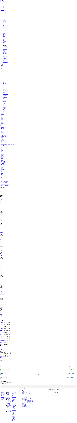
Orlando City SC (9, 401)
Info (0, 193)
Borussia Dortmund (4, 41)
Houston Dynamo (4, 54)
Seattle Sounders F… (5, 60)
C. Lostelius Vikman (2, 340)
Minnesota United (9, 411)
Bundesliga (4, 19)
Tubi (1, 176)
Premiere (3, 109)
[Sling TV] (4, 144)
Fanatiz (3, 82)
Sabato (3, 7)
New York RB (8, 400)
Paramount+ (2, 154)
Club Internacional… (5, 46)
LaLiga (3, 18)
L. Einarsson (1, 232)
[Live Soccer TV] (2, 0)
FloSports (2, 168)
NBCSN (2, 157)
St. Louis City (8, 408)
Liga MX (3, 25)
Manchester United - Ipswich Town (24, 399)
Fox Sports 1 (13, 394)
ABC (1, 147)
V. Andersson (1, 243)
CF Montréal (9, 404)
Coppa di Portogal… (5, 21)
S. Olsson (1, 250)
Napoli (3, 39)
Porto (3, 40)
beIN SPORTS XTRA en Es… (4, 164)
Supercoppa (2, 123)
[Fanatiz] (11, 144)
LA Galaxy (4, 59)
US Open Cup (2, 389)
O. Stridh (1, 284)
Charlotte (8, 399)
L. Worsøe (1, 356)
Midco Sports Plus (14, 415)
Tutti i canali (2, 114)
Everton (3, 35)
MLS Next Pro (4, 107)
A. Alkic (1, 199)
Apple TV (4, 89)
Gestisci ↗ (3, 128)
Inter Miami (8, 397)
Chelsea (7, 389)
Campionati (2, 10)
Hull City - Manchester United (24, 388)
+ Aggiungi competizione (3, 135)
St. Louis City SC (4, 57)
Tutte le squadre (2, 63)
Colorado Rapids (8, 409)
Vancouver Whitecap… (5, 55)
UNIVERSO (13, 402)
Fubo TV (19, 389)
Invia (6, 382)
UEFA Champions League (4, 138)
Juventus (3, 37)
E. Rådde (1, 280)
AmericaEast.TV (3, 162)
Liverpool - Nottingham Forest (24, 396)
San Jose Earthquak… (5, 56)
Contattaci (30, 396)
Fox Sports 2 (13, 395)
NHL (31, 398)
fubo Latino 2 (4, 105)
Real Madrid (4, 36)
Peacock (3, 96)
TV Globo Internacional (3, 158)
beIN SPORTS (4, 83)
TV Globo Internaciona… (5, 94)
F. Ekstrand (1, 335)
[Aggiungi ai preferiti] (0, 191)
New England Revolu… (5, 47)
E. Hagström (1, 343)
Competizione (2, 126)
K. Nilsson (1, 291)
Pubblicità (30, 391)
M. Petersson (1, 341)
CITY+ (3, 102)
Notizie (2, 115)
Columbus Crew (9, 402)
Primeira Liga (4, 20)
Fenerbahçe (4, 42)
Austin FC (4, 61)
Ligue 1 (2, 122)
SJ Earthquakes (8, 407)
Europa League (4, 16)
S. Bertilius (1, 255)
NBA (29, 398)
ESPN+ (3, 88)
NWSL (3, 13)
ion (1, 170)
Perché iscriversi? (9, 382)
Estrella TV (2, 167)
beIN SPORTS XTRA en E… (5, 100)
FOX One (4, 104)
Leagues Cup (2, 118)
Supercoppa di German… (2, 396)
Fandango (4, 103)
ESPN (3, 84)
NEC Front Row (4, 108)
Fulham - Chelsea (25, 392)
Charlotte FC (4, 48)
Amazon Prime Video (5, 97)
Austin (8, 413)
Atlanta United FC (5, 53)
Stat (0, 192)
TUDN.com (4, 112)
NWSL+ (2, 173)
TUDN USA (4, 91)
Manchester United (4, 34)
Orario (5, 126)
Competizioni (1, 134)
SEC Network (2, 174)
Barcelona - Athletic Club (24, 394)
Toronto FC (4, 51)
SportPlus (2, 175)
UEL (1, 117)
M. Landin (1, 262)
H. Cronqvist (1, 354)
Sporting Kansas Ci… (5, 62)
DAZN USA (4, 92)
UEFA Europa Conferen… (2, 392)
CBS (1, 148)
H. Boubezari (1, 307)
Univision (2, 160)
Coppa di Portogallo (3, 397)
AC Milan (8, 393)
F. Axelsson (1, 322)
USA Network (2, 156)
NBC (1, 149)
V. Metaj (1, 314)
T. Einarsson (1, 209)
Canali (2, 64)
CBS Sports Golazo (4, 101)
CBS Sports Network (5, 85)
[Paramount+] (9, 144)
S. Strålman (1, 216)
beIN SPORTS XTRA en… (13, 408)
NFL (30, 398)
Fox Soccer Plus (4, 86)
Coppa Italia (4, 22)
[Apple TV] (6, 144)
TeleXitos (4, 111)
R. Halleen (1, 333)
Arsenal (3, 32)
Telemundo (4, 93)
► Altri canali (1, 178)
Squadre (1, 128)
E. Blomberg (1, 239)
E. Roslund (1, 273)
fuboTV (2, 155)
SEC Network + (4, 110)
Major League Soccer (5, 12)
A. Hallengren (1, 358)
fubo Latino (2, 169)
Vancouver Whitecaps (8, 406)
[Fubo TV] (1, 144)
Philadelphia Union (5, 52)
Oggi (3, 6)
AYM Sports (2, 163)
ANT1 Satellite (4, 98)
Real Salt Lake (4, 58)
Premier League (4, 17)
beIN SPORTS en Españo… (5, 90)
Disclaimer (30, 392)
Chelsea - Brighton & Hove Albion (24, 397)
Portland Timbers (9, 410)
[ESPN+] (13, 144)
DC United (4, 50)
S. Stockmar (1, 357)
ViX (1, 177)
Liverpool (4, 33)
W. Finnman (1, 266)
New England (8, 398)
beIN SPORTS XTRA (5, 99)
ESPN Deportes (3, 151)
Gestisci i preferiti (2, 127)
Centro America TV (3, 166)
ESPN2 (2, 150)
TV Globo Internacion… (13, 401)
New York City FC (5, 49)
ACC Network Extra (3, 161)
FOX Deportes (4, 95)
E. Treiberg (1, 303)
